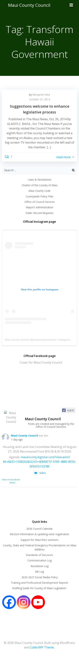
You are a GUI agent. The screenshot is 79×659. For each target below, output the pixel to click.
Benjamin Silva (41, 94)
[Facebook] (9, 602)
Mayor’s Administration (39, 207)
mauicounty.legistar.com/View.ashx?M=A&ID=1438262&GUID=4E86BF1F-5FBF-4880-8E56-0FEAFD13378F (39, 461)
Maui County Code (39, 190)
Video (42, 473)
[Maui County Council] (11, 417)
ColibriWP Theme (42, 647)
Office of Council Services (39, 202)
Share (12, 482)
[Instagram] (23, 602)
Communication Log (39, 560)
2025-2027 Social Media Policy (39, 577)
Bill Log (39, 571)
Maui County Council (29, 5)
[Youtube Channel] (38, 602)
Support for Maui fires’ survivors (39, 540)
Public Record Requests (39, 213)
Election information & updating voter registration (39, 534)
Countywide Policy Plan (39, 196)
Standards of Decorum (39, 555)
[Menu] (71, 5)
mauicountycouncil (44, 339)
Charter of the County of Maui (40, 185)
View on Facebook (11, 479)
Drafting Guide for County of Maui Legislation (39, 588)
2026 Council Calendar (39, 528)
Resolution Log (39, 566)
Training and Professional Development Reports (39, 582)
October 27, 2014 (39, 99)
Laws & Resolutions (39, 179)
